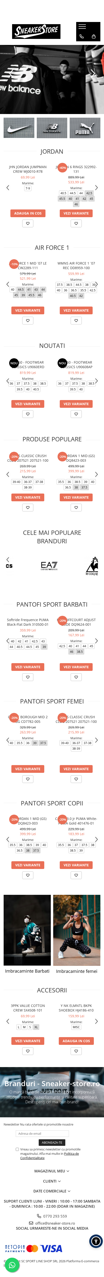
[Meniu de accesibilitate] (96, 1241)
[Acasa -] (36, 31)
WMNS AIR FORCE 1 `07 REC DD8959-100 (76, 265)
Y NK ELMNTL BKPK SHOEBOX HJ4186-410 (76, 1007)
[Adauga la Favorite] (27, 223)
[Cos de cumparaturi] (94, 36)
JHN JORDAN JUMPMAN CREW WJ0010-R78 (28, 169)
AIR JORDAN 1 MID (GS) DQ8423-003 (76, 458)
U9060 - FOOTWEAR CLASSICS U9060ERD (28, 364)
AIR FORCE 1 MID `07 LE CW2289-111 (28, 265)
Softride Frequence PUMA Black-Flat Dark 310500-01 (28, 622)
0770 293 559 (54, 1216)
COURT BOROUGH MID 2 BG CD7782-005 (28, 719)
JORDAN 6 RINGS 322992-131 (76, 169)
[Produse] (83, 28)
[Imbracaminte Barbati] (27, 930)
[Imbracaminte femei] (76, 930)
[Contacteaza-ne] (81, 36)
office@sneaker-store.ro (54, 1223)
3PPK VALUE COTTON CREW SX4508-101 (28, 1007)
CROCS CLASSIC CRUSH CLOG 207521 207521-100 (27, 458)
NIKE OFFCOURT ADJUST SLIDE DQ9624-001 (76, 622)
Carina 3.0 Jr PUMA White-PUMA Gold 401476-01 (76, 820)
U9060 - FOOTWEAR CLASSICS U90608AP (76, 364)
